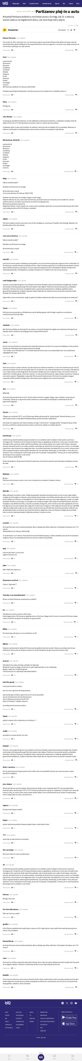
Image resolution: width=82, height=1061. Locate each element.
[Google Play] (69, 1017)
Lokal (18, 1028)
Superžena (19, 1015)
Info (6, 1012)
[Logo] (5, 3)
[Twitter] (67, 1003)
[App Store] (69, 1023)
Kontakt (43, 1031)
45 (4, 30)
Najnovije (16, 3)
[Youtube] (76, 1003)
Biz (6, 1018)
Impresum (43, 1015)
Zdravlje (8, 1025)
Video (32, 1012)
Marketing (44, 1012)
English (32, 1018)
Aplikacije (44, 1025)
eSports (19, 1018)
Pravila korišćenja (47, 1018)
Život (7, 1021)
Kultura (19, 1012)
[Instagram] (71, 1003)
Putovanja (9, 1028)
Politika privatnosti (47, 1021)
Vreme (32, 1021)
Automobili (20, 1025)
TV (30, 1015)
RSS (41, 1028)
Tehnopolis (20, 1021)
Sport (7, 1015)
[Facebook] (63, 1003)
